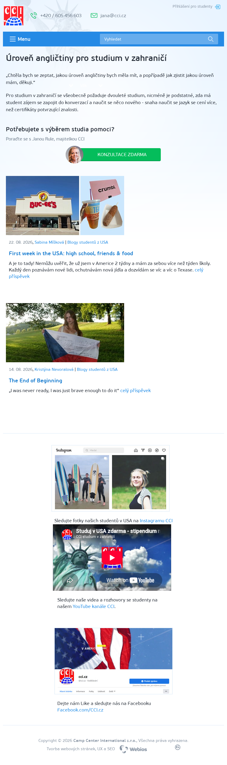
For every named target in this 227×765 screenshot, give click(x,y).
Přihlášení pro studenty (192, 6)
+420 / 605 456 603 (61, 15)
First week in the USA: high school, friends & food (71, 253)
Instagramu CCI (156, 520)
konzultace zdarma (122, 154)
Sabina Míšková (49, 242)
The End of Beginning (35, 380)
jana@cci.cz (113, 15)
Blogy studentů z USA (87, 242)
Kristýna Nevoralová (54, 369)
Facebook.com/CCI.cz (80, 710)
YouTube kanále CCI (93, 606)
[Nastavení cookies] (178, 748)
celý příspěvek (135, 390)
